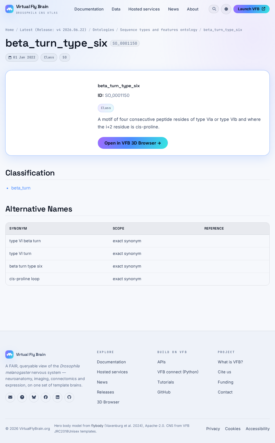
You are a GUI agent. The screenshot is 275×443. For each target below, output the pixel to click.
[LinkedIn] (57, 397)
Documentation (89, 9)
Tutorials (165, 382)
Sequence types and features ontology (158, 29)
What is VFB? (230, 362)
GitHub (164, 392)
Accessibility (258, 428)
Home (9, 29)
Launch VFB (248, 9)
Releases (105, 392)
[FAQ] (22, 397)
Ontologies (103, 29)
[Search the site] (214, 9)
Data (116, 9)
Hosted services (144, 9)
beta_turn (21, 188)
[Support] (10, 397)
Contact (225, 392)
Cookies (233, 428)
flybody (97, 426)
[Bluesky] (34, 397)
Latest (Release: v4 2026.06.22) (53, 29)
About (192, 9)
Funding (225, 382)
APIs (161, 362)
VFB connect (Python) (177, 372)
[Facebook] (45, 397)
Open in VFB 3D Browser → (132, 143)
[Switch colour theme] (226, 9)
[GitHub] (69, 397)
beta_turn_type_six (223, 29)
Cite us (224, 372)
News (173, 9)
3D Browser (108, 402)
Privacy (213, 428)
